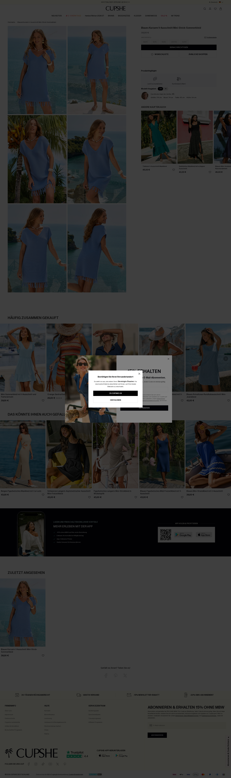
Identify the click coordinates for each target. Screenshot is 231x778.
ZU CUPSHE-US (115, 393)
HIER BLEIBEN (115, 400)
